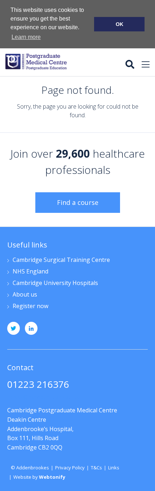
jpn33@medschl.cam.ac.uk (43, 397)
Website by (39, 477)
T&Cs (96, 467)
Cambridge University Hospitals (55, 283)
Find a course (77, 202)
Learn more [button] (26, 37)
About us (25, 294)
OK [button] (119, 24)
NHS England (30, 271)
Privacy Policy (70, 467)
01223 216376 (38, 385)
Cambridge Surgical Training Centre (61, 260)
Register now (30, 306)
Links (113, 467)
